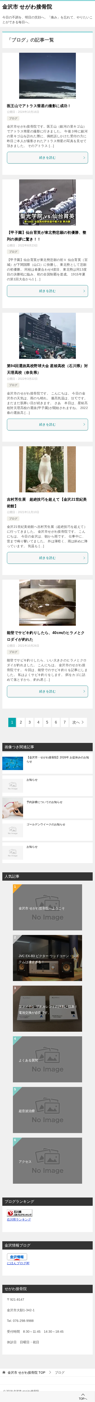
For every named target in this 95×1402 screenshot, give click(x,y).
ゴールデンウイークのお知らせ (46, 824)
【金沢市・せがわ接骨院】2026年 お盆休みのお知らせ (58, 759)
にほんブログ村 (18, 1263)
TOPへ (83, 1398)
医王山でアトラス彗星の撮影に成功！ (39, 106)
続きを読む (47, 157)
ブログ (13, 118)
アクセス (25, 1161)
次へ (76, 722)
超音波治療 (27, 1111)
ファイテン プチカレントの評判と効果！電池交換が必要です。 (48, 1009)
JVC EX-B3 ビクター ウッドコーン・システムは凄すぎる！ (49, 959)
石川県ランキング (19, 1219)
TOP (26, 1372)
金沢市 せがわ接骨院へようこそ (42, 908)
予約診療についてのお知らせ (44, 802)
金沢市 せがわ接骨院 (27, 7)
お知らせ (32, 779)
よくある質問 (28, 1060)
